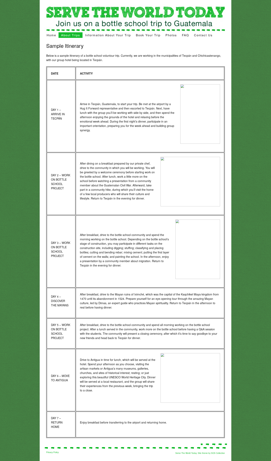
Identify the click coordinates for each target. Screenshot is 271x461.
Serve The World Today (186, 453)
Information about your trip (108, 35)
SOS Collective (218, 453)
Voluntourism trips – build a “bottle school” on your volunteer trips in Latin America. (135, 18)
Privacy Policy (52, 452)
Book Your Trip (148, 35)
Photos (171, 35)
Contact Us (203, 35)
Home (51, 35)
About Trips (70, 35)
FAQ (185, 35)
